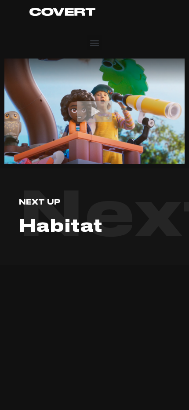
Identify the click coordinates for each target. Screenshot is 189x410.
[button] (94, 42)
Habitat (60, 226)
